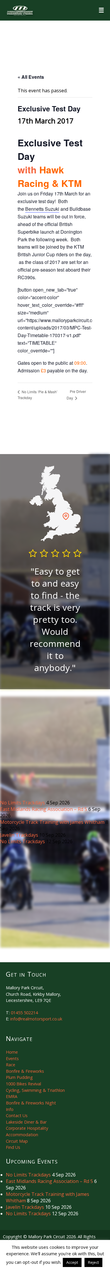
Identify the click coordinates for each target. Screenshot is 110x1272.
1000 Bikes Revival (23, 1084)
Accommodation (22, 1134)
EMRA (11, 1096)
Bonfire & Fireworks (25, 1071)
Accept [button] (72, 1262)
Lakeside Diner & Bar (26, 1122)
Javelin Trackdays (19, 835)
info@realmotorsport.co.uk (36, 1019)
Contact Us (17, 1115)
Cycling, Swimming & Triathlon (35, 1090)
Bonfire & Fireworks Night (31, 1103)
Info (9, 1109)
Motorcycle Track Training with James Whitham (53, 822)
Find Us (13, 1147)
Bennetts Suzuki (42, 208)
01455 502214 (24, 1012)
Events (12, 1058)
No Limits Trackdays (23, 802)
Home (12, 1052)
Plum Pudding (19, 1077)
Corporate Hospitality (27, 1128)
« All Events (31, 76)
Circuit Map (17, 1141)
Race (10, 1064)
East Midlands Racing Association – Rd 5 (44, 809)
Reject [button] (93, 1262)
